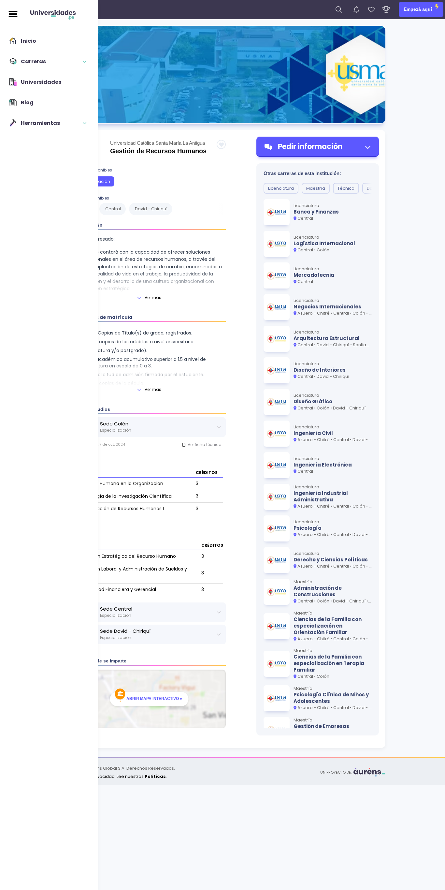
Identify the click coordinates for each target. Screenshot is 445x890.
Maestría (315, 188)
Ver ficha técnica (205, 444)
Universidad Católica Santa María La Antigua (157, 143)
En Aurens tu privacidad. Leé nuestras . (113, 776)
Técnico (345, 188)
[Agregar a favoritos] (221, 144)
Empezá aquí (418, 9)
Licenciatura (281, 188)
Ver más (153, 297)
